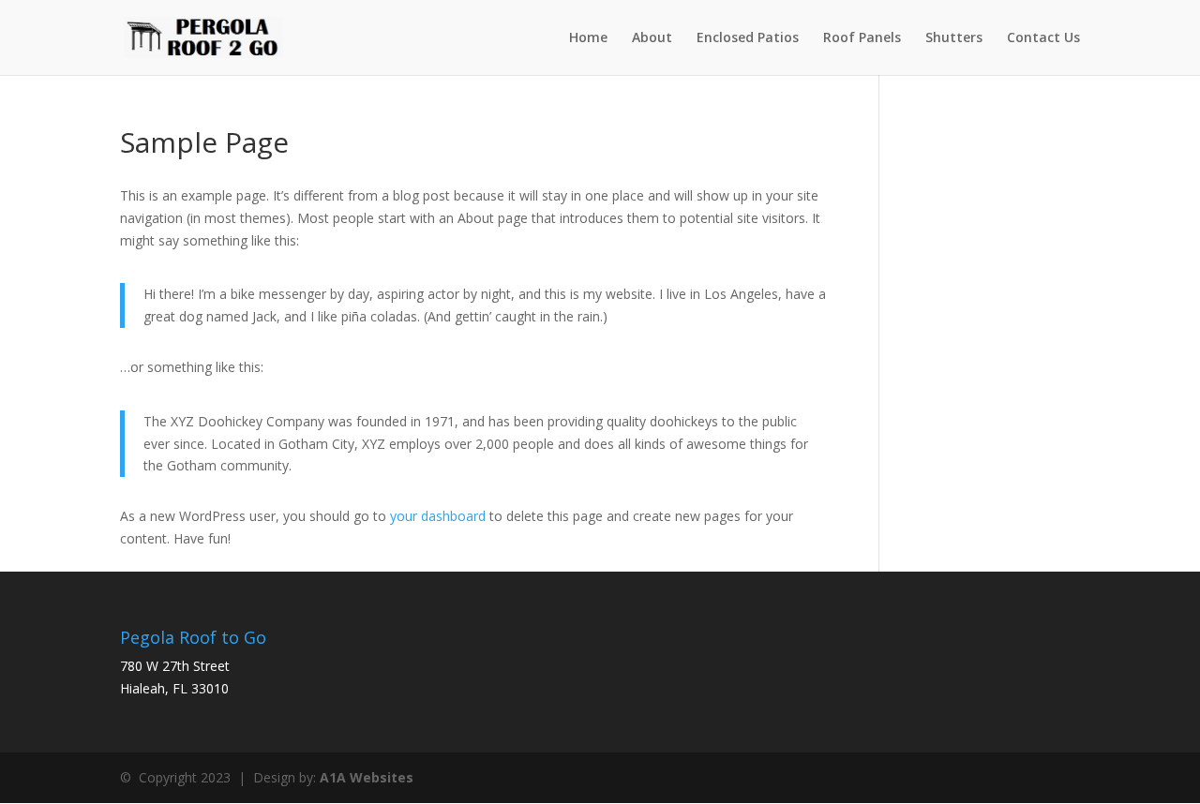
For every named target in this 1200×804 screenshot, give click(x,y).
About (652, 38)
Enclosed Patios (748, 38)
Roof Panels (862, 38)
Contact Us (1043, 38)
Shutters (953, 38)
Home (588, 38)
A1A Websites (366, 777)
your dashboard (438, 516)
